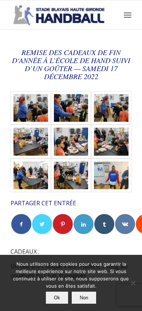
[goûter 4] (31, 141)
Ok (57, 297)
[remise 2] (71, 108)
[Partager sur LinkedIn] (84, 224)
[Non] (133, 283)
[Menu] (127, 15)
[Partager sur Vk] (125, 224)
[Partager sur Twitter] (42, 224)
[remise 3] (31, 108)
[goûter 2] (111, 141)
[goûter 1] (31, 175)
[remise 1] (111, 108)
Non (84, 297)
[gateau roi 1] (71, 175)
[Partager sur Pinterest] (63, 224)
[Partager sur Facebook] (21, 224)
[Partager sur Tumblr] (104, 224)
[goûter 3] (71, 141)
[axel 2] (111, 175)
